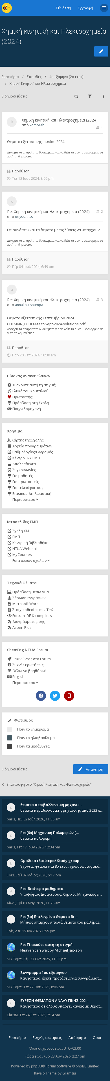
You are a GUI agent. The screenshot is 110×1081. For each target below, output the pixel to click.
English (18, 676)
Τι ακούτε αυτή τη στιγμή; (34, 384)
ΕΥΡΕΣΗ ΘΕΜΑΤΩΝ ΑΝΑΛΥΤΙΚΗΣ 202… (54, 1000)
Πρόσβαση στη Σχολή (30, 402)
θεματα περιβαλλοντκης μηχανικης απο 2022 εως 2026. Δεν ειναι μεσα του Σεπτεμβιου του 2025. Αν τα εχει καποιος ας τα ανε (61, 810)
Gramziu (69, 1073)
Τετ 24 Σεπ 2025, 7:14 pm (39, 1015)
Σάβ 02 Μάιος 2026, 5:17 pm (38, 875)
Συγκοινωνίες (24, 469)
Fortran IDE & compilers (32, 615)
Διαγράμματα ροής (28, 621)
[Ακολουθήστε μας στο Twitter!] (55, 696)
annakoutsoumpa (29, 304)
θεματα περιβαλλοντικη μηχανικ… (51, 804)
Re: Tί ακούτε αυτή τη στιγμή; (46, 944)
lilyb (10, 931)
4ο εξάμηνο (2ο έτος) (66, 76)
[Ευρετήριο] (7, 8)
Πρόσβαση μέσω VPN (30, 591)
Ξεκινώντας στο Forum (31, 658)
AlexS (11, 903)
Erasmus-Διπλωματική (31, 493)
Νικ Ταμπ (14, 959)
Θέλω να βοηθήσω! (29, 670)
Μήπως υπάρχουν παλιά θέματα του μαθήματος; (61, 922)
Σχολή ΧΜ (20, 530)
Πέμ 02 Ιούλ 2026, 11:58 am (38, 819)
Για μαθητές (22, 475)
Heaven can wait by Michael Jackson (51, 950)
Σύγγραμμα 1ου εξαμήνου (43, 972)
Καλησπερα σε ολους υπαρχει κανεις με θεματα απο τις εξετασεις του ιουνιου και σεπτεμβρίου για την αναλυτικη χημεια (61, 1006)
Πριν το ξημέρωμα (33, 729)
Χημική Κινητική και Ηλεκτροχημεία (38, 83)
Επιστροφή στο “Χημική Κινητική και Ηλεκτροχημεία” (48, 784)
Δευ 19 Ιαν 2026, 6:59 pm (35, 931)
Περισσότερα (24, 499)
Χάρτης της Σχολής (27, 440)
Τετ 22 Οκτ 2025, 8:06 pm (43, 987)
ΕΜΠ (16, 536)
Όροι (97, 1037)
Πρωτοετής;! (23, 396)
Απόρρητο (77, 1037)
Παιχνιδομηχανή (26, 408)
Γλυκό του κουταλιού (30, 390)
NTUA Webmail (25, 548)
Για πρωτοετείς (25, 481)
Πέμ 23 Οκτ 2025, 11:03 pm (45, 959)
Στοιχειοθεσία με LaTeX (32, 609)
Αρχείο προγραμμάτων (32, 446)
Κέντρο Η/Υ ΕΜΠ (26, 457)
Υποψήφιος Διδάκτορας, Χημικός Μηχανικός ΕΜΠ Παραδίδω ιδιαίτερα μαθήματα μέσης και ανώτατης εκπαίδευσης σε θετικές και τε (61, 894)
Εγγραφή (85, 7)
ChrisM (12, 1015)
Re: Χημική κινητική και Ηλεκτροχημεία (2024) (48, 211)
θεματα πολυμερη (36, 838)
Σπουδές (34, 76)
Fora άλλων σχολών (29, 560)
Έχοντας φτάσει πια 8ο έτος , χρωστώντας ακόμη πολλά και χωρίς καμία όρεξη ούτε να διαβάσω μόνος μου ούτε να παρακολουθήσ (61, 866)
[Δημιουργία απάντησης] (101, 51)
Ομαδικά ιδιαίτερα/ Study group (49, 860)
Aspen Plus (22, 627)
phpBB (36, 1066)
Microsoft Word (25, 603)
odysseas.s (24, 216)
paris (11, 819)
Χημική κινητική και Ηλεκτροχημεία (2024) (60, 120)
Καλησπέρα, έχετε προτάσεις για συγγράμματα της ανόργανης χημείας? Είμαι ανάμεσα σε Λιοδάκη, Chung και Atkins (61, 978)
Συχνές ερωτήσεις (27, 664)
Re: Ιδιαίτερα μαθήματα (41, 888)
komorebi (37, 125)
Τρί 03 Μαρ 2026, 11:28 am (38, 903)
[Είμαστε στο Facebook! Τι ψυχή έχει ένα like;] (41, 696)
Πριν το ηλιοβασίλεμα (36, 737)
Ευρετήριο (10, 76)
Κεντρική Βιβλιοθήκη (30, 542)
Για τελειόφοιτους (27, 487)
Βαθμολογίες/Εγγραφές (32, 451)
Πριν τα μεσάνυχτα (33, 746)
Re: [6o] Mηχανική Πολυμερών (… (49, 832)
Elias (10, 875)
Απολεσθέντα (24, 463)
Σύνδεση (63, 7)
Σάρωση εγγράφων (28, 597)
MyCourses (22, 554)
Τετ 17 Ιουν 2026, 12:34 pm (38, 847)
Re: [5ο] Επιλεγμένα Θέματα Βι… (48, 916)
